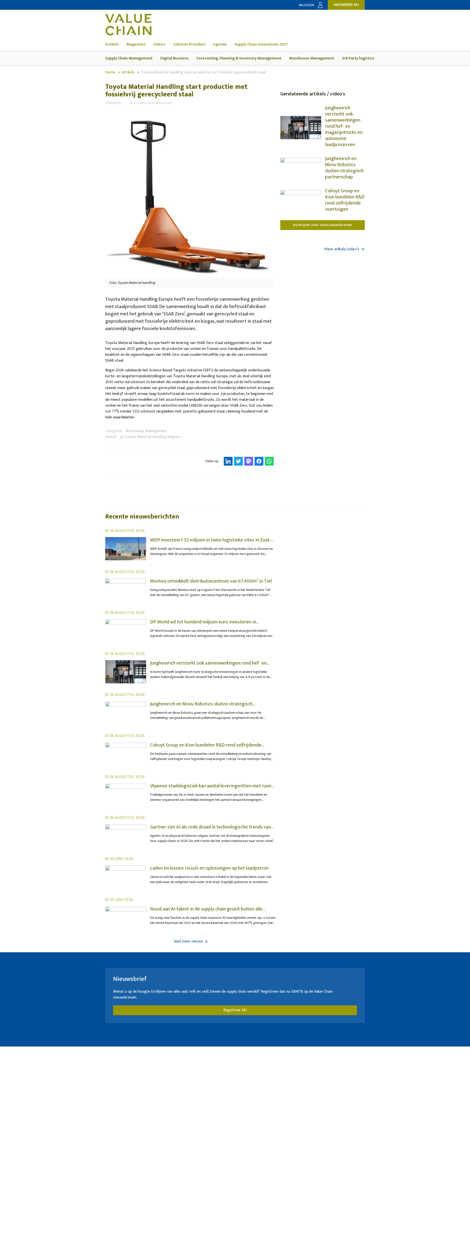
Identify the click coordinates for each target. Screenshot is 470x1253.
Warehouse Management (311, 58)
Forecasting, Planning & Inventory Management (239, 58)
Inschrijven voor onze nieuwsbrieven (322, 225)
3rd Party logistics (358, 58)
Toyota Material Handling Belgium (151, 437)
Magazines (136, 44)
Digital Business (174, 58)
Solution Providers (189, 44)
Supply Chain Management (129, 58)
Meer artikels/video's (341, 249)
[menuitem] (116, 44)
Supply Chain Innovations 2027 (261, 44)
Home (110, 72)
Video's (159, 44)
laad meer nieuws (188, 941)
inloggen (306, 5)
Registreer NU (235, 1010)
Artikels (112, 44)
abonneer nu (346, 4)
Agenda (220, 44)
